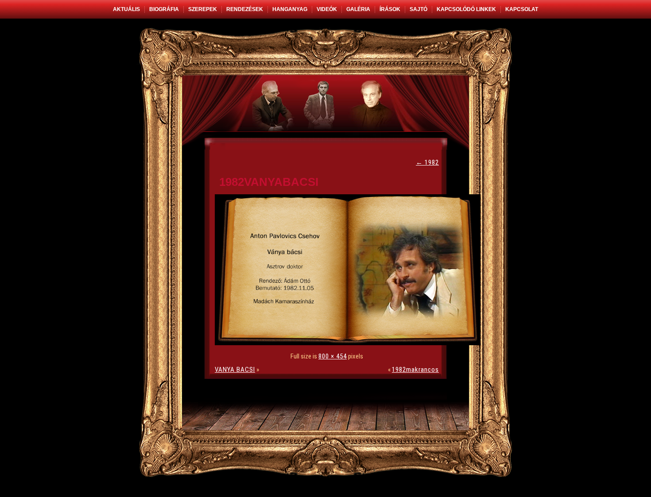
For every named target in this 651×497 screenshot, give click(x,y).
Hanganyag (289, 9)
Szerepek (202, 9)
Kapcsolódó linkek (466, 9)
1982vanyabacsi (268, 182)
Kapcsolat (521, 9)
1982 (427, 162)
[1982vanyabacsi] (350, 343)
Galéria (358, 9)
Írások (390, 9)
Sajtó (418, 9)
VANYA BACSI (235, 370)
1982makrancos (415, 370)
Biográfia (164, 9)
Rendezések (244, 9)
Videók (327, 9)
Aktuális (126, 9)
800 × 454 (332, 356)
